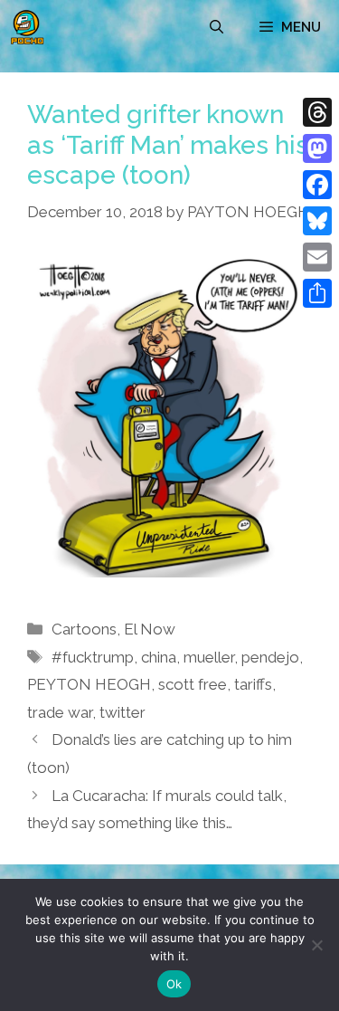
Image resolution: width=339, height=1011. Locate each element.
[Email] (317, 257)
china (158, 657)
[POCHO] (27, 27)
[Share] (317, 293)
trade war (59, 712)
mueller (209, 657)
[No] (316, 945)
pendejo (270, 657)
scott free (192, 684)
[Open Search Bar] (216, 27)
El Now (149, 629)
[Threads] (317, 112)
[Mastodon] (317, 148)
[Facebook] (317, 185)
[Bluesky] (317, 221)
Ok (174, 984)
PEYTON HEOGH (89, 684)
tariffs (253, 684)
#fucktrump (93, 657)
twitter (122, 712)
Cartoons (84, 629)
